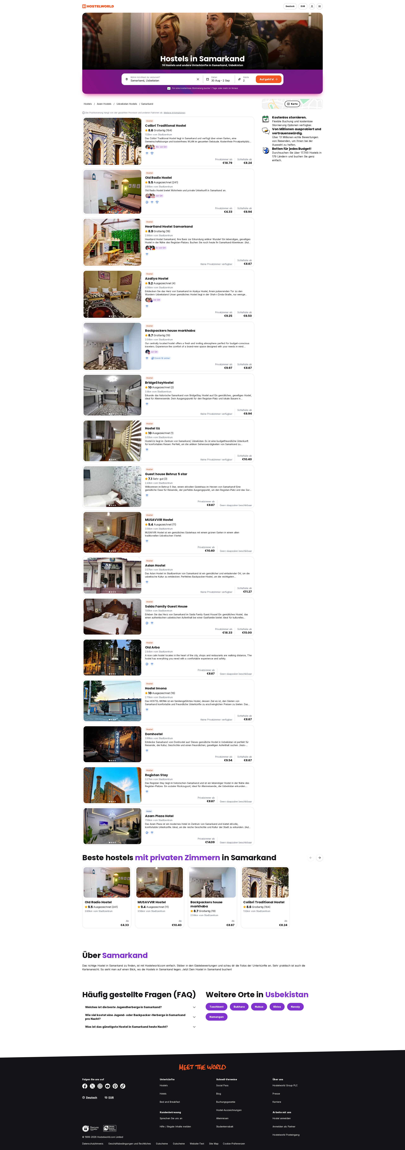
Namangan (216, 1016)
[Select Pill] (312, 6)
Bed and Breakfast (170, 1101)
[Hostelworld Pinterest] (115, 1086)
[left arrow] (311, 858)
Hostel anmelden (282, 1118)
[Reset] (198, 79)
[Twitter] (92, 1086)
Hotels (163, 1093)
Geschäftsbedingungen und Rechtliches (129, 1143)
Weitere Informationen (174, 113)
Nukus (259, 1006)
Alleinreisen (222, 1118)
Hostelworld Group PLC (285, 1085)
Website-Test (197, 1143)
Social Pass (222, 1085)
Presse (276, 1093)
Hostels (164, 1085)
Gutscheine (162, 1143)
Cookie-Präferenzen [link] (234, 1143)
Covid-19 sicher (162, 358)
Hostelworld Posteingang (286, 1134)
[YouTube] (107, 1086)
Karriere (277, 1101)
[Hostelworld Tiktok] (122, 1086)
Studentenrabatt (224, 1126)
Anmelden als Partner (284, 1126)
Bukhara (239, 1006)
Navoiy (295, 1006)
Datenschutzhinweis (92, 1143)
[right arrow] (319, 858)
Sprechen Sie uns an (171, 1118)
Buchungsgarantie (225, 1101)
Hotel (149, 811)
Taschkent (216, 1006)
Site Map (214, 1143)
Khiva (277, 1006)
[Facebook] (84, 1086)
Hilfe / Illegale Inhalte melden (175, 1126)
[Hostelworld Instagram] (100, 1086)
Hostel (149, 121)
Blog (218, 1093)
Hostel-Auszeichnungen (229, 1110)
